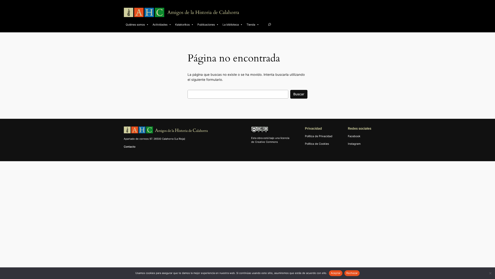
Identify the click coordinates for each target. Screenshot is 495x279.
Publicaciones (206, 24)
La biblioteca (231, 24)
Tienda (251, 24)
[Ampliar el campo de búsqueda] (269, 24)
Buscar (298, 94)
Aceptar (336, 273)
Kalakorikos (182, 24)
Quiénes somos (135, 24)
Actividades (160, 24)
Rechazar (352, 273)
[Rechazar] (490, 273)
